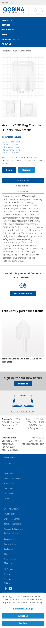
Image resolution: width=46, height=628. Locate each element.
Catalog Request (10, 539)
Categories (6, 51)
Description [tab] (23, 180)
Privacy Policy (9, 514)
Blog (6, 554)
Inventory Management (13, 478)
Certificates (8, 488)
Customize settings (23, 608)
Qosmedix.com (10, 559)
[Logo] (14, 10)
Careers (7, 498)
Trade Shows (9, 483)
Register (26, 170)
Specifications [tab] (23, 185)
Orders (7, 574)
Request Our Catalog (23, 411)
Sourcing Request (11, 544)
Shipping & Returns (11, 509)
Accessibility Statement (13, 529)
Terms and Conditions (13, 524)
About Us (8, 463)
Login (9, 170)
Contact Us (8, 549)
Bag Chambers (25, 51)
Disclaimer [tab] (23, 191)
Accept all (23, 615)
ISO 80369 (8, 493)
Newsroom (8, 473)
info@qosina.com (36, 428)
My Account (8, 569)
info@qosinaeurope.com (33, 443)
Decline (23, 623)
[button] (13, 2)
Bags (15, 51)
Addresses (8, 579)
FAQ (5, 468)
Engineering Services (12, 519)
